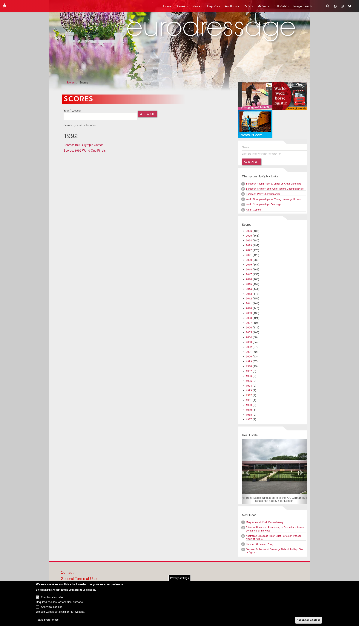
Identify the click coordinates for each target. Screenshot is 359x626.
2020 (249, 260)
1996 (249, 376)
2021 (249, 255)
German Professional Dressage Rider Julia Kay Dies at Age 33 (274, 550)
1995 (249, 381)
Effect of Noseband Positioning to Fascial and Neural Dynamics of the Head (275, 529)
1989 (249, 410)
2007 (249, 323)
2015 (249, 284)
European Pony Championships (263, 194)
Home (167, 6)
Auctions (231, 6)
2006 (249, 327)
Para (247, 6)
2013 (249, 294)
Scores (181, 6)
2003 (249, 342)
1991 (249, 400)
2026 (249, 231)
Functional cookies (52, 597)
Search (148, 114)
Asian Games (253, 209)
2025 (249, 235)
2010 (249, 308)
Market (262, 6)
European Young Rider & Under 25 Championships (273, 183)
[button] (247, 471)
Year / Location (73, 110)
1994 (249, 385)
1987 (249, 419)
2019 (249, 264)
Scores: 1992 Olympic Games (84, 145)
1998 (249, 366)
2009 (249, 313)
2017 (249, 274)
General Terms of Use (79, 578)
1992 (249, 395)
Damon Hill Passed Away (260, 544)
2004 (249, 337)
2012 (249, 298)
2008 (249, 318)
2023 (249, 245)
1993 (249, 390)
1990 (249, 405)
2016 (249, 279)
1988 (249, 414)
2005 (249, 332)
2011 (249, 303)
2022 (249, 250)
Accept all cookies (308, 619)
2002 (249, 347)
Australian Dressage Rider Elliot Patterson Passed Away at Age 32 (273, 537)
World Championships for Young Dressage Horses (273, 199)
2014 (249, 289)
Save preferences (48, 619)
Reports (213, 6)
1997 (249, 371)
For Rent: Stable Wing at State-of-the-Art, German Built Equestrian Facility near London (274, 499)
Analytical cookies (51, 606)
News (196, 6)
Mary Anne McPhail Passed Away (264, 522)
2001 (249, 352)
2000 (249, 356)
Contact (67, 572)
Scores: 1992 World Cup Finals (85, 150)
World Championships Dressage (263, 204)
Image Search (302, 6)
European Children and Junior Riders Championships (275, 188)
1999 (249, 361)
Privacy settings (179, 578)
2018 (249, 269)
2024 (249, 240)
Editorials (280, 6)
